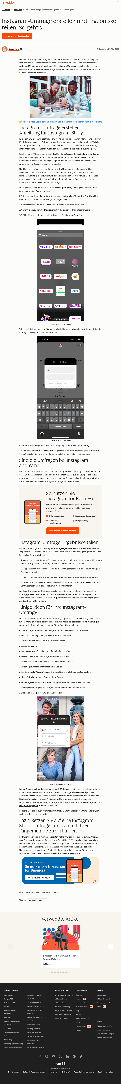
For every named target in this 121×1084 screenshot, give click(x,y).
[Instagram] (46, 1057)
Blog (77, 1011)
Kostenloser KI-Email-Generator (34, 1012)
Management (80, 1003)
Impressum (53, 1072)
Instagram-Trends (66, 837)
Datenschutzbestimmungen (34, 1072)
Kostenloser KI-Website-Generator (12, 1023)
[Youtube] (53, 1057)
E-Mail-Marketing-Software (13, 1047)
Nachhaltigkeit (83, 1026)
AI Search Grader (61, 999)
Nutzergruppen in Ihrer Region (104, 1004)
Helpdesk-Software (34, 1032)
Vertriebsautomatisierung (36, 1036)
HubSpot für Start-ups (104, 1038)
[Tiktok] (81, 1057)
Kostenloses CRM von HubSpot (11, 1004)
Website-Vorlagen (61, 1018)
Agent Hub (7, 1017)
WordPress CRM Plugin (63, 1014)
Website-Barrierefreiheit (84, 1072)
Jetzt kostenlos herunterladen (62, 531)
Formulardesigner (33, 1025)
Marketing (18, 10)
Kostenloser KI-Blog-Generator (34, 1019)
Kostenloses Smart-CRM (35, 1006)
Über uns (79, 995)
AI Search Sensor (61, 1003)
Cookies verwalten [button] (105, 1072)
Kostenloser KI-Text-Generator (11, 1012)
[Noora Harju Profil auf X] (21, 49)
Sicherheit (66, 1072)
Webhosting (8, 1040)
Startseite (6, 10)
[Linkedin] (67, 1057)
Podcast (78, 1014)
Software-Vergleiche (34, 1002)
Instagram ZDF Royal (63, 784)
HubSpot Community (104, 999)
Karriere (80, 999)
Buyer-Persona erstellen (63, 1011)
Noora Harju (14, 49)
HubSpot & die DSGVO (104, 1026)
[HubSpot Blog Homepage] (8, 3)
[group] (60, 946)
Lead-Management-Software (34, 1042)
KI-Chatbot (7, 1029)
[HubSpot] (60, 1063)
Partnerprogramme (103, 1030)
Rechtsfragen (13, 1072)
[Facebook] (39, 1057)
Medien (78, 1022)
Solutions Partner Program (106, 1034)
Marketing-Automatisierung (13, 1044)
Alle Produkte (8, 995)
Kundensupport (102, 995)
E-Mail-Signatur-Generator (64, 995)
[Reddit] (74, 1057)
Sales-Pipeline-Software (35, 1047)
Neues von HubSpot (82, 1018)
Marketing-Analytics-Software (34, 996)
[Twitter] (60, 1057)
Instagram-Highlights (28, 806)
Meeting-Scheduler (33, 1029)
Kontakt (78, 1030)
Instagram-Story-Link (57, 811)
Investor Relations (84, 1007)
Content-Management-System (11, 1034)
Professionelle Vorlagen (63, 1007)
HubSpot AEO (8, 999)
